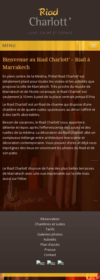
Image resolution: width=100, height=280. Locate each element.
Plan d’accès (50, 244)
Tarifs (50, 229)
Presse (50, 249)
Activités (50, 239)
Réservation (50, 219)
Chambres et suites (50, 224)
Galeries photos (50, 234)
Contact (50, 254)
